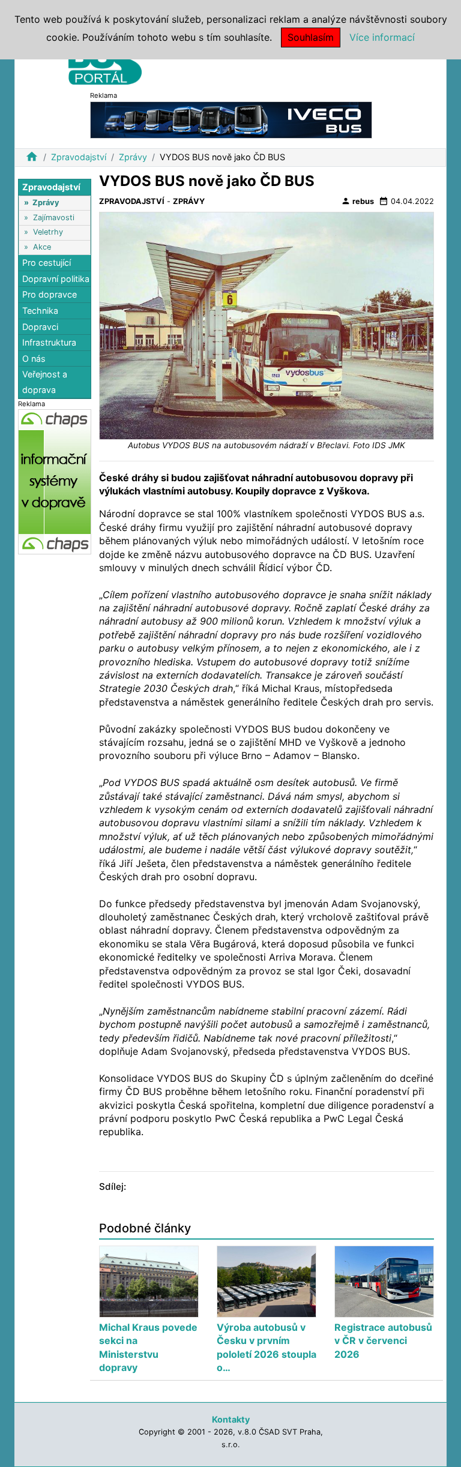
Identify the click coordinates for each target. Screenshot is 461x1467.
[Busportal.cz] (105, 62)
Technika (40, 310)
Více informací (382, 37)
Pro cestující (46, 262)
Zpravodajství (78, 157)
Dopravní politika (55, 279)
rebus (357, 201)
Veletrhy (48, 231)
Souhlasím (311, 37)
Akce (42, 246)
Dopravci (40, 327)
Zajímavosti (53, 217)
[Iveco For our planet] (231, 119)
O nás (34, 358)
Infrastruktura (49, 342)
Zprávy (133, 157)
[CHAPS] (54, 481)
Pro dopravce (49, 294)
